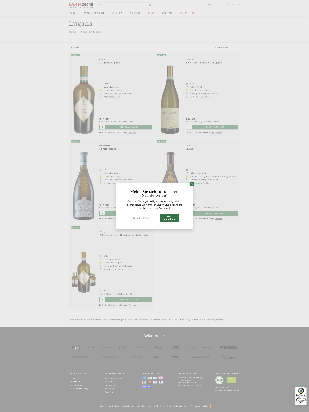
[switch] (301, 402)
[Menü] (305, 388)
